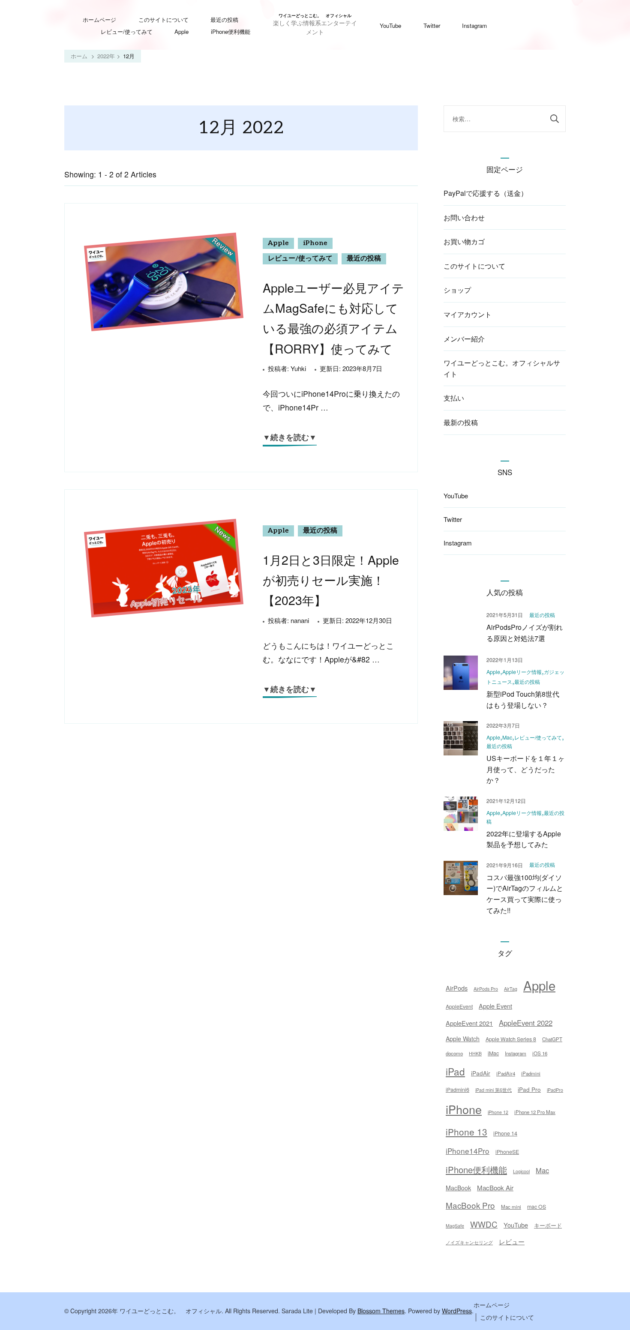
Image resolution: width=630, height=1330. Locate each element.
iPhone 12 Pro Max (534, 1111)
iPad (455, 1071)
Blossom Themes (381, 1310)
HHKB (475, 1053)
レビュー (512, 1241)
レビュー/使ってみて (127, 31)
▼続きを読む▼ (290, 437)
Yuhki (298, 368)
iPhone (315, 243)
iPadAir (480, 1073)
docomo (454, 1053)
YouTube (390, 25)
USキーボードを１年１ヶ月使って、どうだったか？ (525, 769)
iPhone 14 (505, 1133)
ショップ (457, 290)
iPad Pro (529, 1089)
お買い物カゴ (464, 241)
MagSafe (455, 1225)
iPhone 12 (498, 1112)
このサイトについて (163, 19)
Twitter (431, 25)
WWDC (484, 1224)
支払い (454, 398)
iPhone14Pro (467, 1150)
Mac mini (511, 1206)
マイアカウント (468, 314)
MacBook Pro (470, 1205)
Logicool (521, 1171)
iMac (493, 1053)
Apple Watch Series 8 (511, 1039)
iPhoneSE (507, 1152)
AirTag (510, 989)
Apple (181, 31)
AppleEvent (459, 1006)
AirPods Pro (486, 989)
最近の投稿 (224, 19)
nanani (300, 620)
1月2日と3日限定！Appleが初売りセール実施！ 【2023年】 (331, 580)
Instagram (474, 25)
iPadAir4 (505, 1073)
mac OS (536, 1206)
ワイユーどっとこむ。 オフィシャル (315, 15)
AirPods (457, 987)
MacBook (458, 1187)
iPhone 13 (466, 1131)
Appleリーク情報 (522, 672)
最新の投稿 (461, 422)
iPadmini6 (457, 1089)
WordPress (457, 1310)
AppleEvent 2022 (525, 1023)
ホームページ (99, 19)
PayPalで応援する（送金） (486, 193)
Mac (507, 737)
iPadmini (530, 1073)
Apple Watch (463, 1038)
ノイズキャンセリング (469, 1242)
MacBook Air (495, 1187)
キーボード (548, 1225)
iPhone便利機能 (230, 31)
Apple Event (495, 1005)
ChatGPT (552, 1039)
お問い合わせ (464, 217)
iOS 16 (539, 1053)
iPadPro (555, 1090)
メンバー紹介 (464, 339)
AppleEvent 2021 (469, 1022)
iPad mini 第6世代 (493, 1090)
